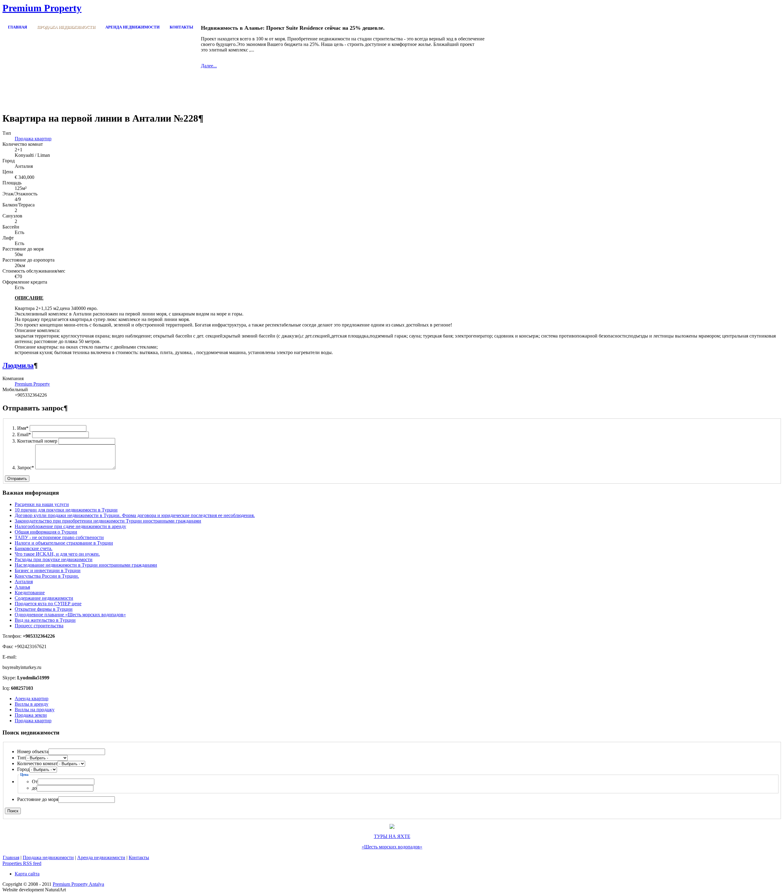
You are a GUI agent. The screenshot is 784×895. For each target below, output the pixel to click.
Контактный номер (37, 441)
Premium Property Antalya (78, 884)
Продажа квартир (33, 138)
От (35, 781)
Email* (24, 434)
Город (23, 769)
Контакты (139, 857)
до (34, 788)
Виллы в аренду (31, 704)
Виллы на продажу (35, 709)
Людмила (18, 365)
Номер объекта (32, 751)
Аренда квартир (31, 698)
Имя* (22, 428)
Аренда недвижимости (101, 857)
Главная (11, 857)
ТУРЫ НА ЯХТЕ (392, 836)
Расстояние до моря (37, 799)
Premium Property (32, 384)
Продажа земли (31, 715)
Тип (21, 757)
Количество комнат (37, 763)
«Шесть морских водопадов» (392, 846)
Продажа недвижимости (48, 857)
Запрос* (25, 467)
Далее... (209, 65)
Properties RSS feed (21, 863)
